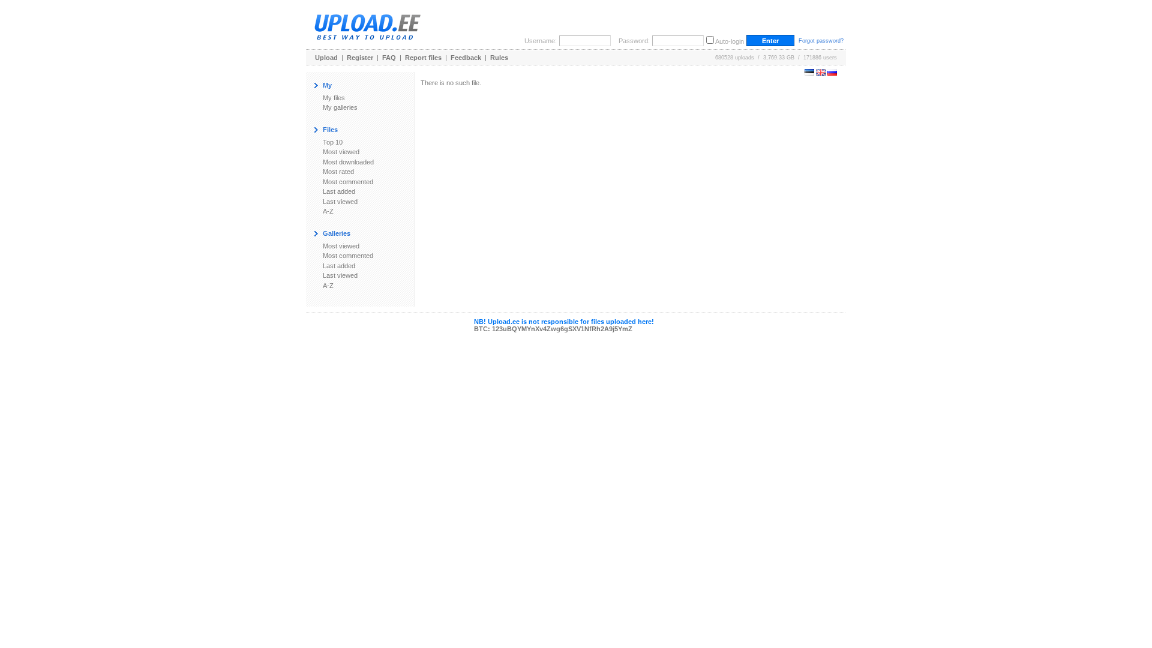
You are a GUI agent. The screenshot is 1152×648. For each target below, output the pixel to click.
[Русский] (832, 73)
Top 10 (333, 142)
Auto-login (729, 41)
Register (360, 57)
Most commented (348, 181)
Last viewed (340, 201)
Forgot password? (821, 41)
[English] (821, 73)
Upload (326, 57)
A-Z (328, 211)
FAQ (389, 57)
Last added (339, 191)
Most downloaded (348, 162)
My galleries (340, 107)
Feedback (466, 57)
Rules (499, 57)
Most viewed (341, 151)
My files (334, 97)
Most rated (338, 171)
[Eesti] (809, 73)
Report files (423, 57)
